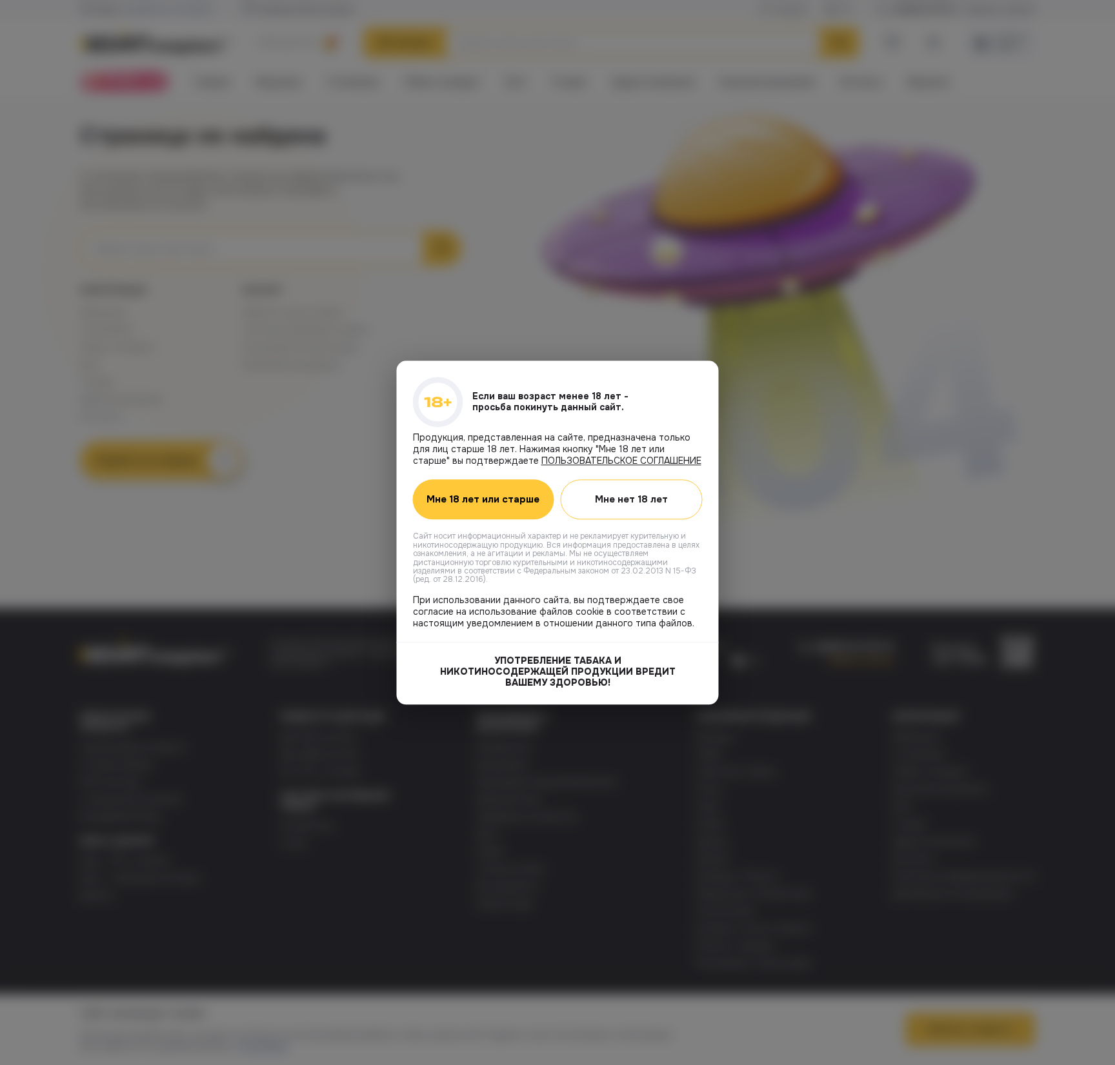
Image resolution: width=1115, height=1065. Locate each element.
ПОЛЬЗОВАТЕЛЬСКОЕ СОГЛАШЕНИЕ (621, 460)
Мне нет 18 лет (631, 499)
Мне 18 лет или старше (483, 499)
